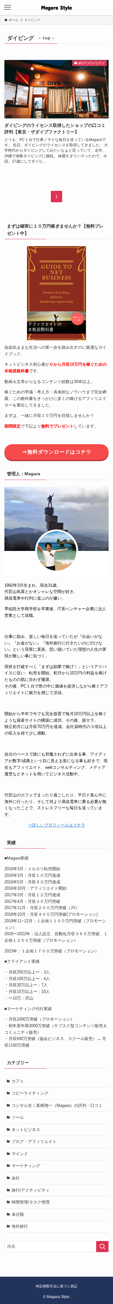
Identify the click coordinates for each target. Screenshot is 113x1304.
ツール (18, 1117)
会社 (16, 1178)
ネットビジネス (26, 1129)
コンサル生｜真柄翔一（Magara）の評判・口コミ (57, 1105)
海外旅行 (20, 1226)
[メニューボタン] (7, 7)
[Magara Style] (56, 7)
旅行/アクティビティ (31, 1190)
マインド (20, 1153)
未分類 (18, 1214)
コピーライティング (30, 1093)
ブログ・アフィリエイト (34, 1141)
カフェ (18, 1081)
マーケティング (26, 1165)
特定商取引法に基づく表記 (56, 1286)
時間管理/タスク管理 (31, 1202)
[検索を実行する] (102, 1246)
